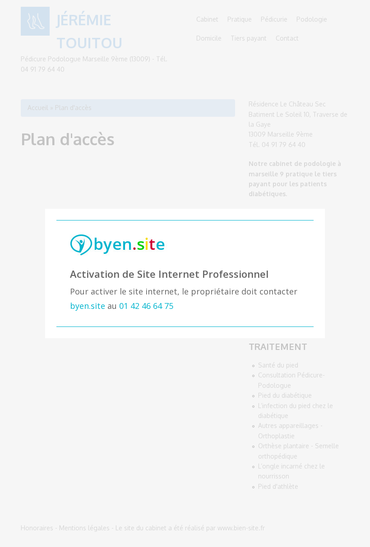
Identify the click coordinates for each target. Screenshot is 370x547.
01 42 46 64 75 (146, 305)
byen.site (87, 305)
